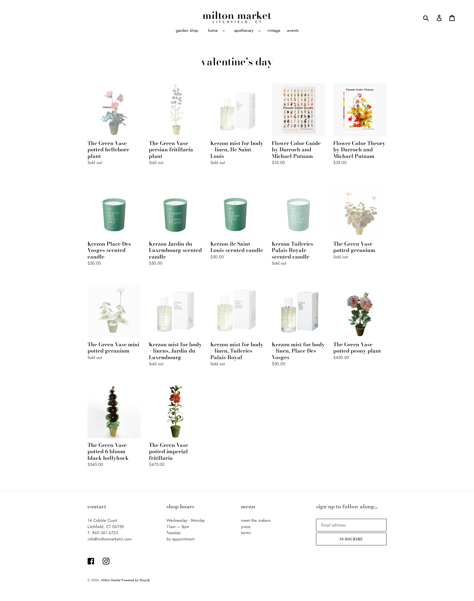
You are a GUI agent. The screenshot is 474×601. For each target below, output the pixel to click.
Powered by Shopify (136, 580)
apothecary (243, 30)
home (213, 30)
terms (246, 533)
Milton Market (111, 580)
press (245, 527)
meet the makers (255, 520)
